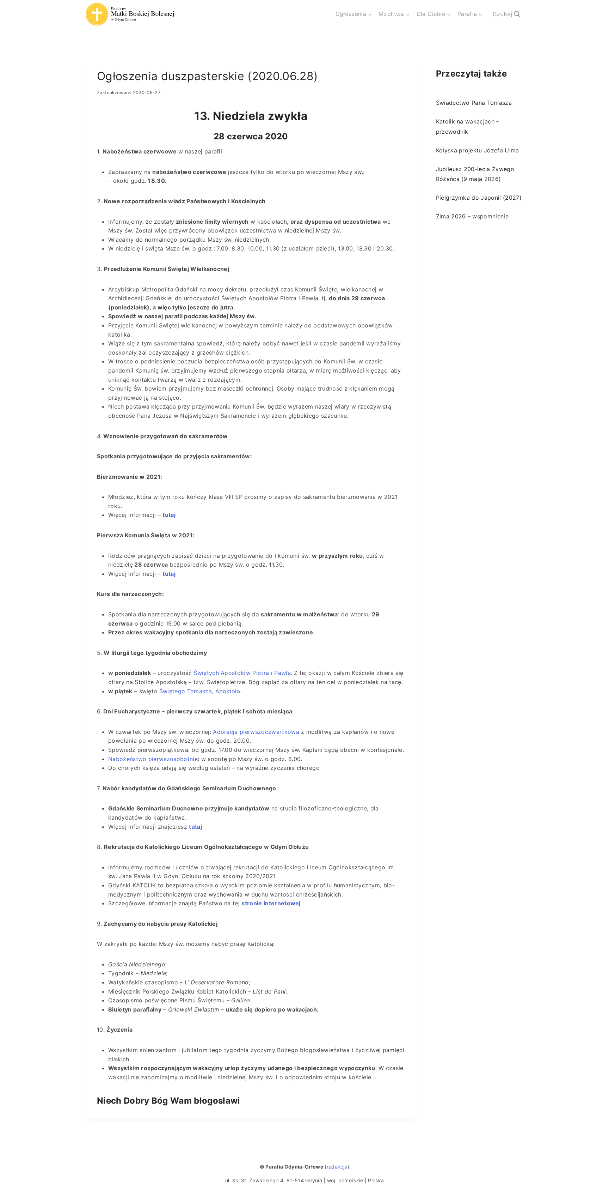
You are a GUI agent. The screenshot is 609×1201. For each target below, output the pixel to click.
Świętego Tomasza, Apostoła (199, 691)
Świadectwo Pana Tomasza (474, 102)
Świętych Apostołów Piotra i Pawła (242, 672)
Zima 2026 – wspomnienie (472, 216)
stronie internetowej (270, 903)
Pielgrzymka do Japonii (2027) (479, 197)
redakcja (337, 1167)
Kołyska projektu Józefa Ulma (477, 150)
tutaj (195, 826)
